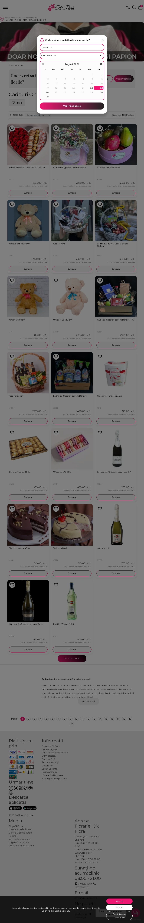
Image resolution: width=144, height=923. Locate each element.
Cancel (119, 907)
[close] (103, 40)
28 (82, 92)
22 (91, 88)
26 (64, 92)
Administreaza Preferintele (119, 916)
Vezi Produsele (72, 106)
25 (56, 92)
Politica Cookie (54, 911)
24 (47, 92)
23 (101, 88)
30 (101, 92)
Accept (119, 901)
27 (74, 92)
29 (91, 92)
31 (48, 96)
